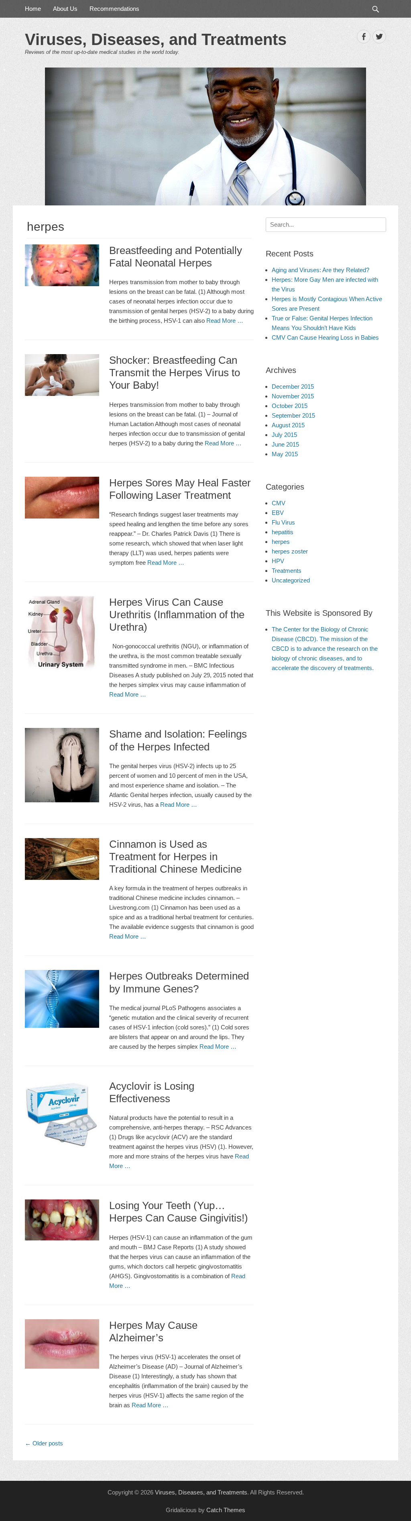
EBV (278, 512)
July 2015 (284, 434)
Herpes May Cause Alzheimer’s (153, 1331)
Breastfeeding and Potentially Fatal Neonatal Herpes (175, 256)
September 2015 (293, 415)
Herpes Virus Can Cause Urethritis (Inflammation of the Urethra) (176, 614)
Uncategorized (291, 580)
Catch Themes (225, 1510)
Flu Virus (283, 522)
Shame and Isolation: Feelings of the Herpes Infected (178, 740)
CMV (278, 503)
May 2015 (285, 454)
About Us (65, 8)
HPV (278, 561)
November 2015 (293, 396)
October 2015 (289, 405)
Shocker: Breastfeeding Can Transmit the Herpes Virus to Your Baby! (174, 372)
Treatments (286, 570)
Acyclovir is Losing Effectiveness (151, 1092)
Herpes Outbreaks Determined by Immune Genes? (179, 982)
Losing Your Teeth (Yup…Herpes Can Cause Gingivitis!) (178, 1211)
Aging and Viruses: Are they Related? (320, 269)
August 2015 (288, 425)
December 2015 (293, 386)
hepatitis (282, 532)
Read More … (224, 320)
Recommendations (114, 8)
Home (33, 8)
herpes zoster (290, 551)
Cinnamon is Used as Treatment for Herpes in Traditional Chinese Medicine (175, 856)
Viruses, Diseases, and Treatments (156, 39)
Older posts (44, 1443)
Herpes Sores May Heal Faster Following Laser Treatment (180, 489)
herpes (281, 541)
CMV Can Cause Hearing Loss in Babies (325, 337)
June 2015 (285, 444)
